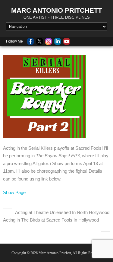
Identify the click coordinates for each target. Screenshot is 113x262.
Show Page (14, 192)
